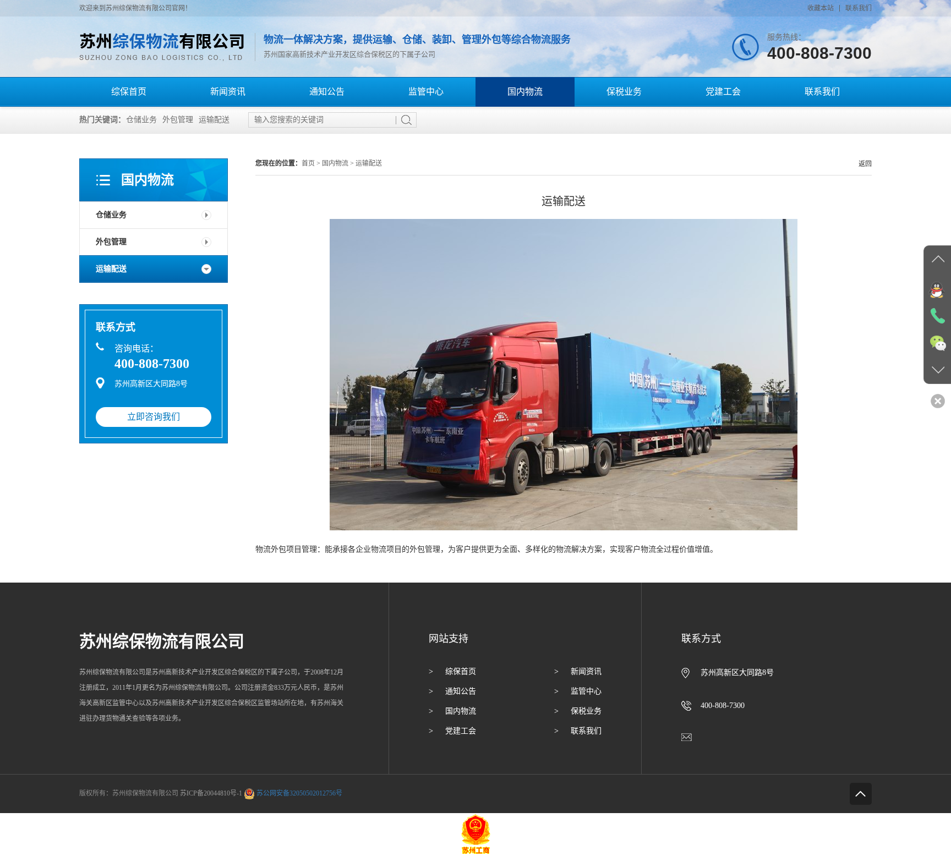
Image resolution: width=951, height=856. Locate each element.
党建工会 (723, 91)
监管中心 (426, 91)
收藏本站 (820, 8)
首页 (308, 163)
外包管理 (177, 120)
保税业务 (624, 91)
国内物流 (525, 91)
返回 (865, 164)
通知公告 (327, 91)
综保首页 (128, 91)
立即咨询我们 (153, 416)
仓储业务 (141, 120)
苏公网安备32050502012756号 (299, 793)
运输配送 (214, 120)
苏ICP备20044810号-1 (211, 793)
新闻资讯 (227, 91)
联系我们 (858, 8)
